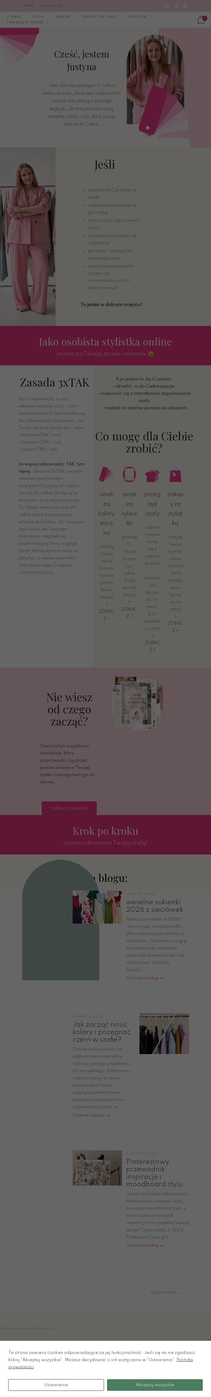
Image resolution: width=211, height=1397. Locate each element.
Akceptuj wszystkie (155, 1385)
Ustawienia (56, 1385)
